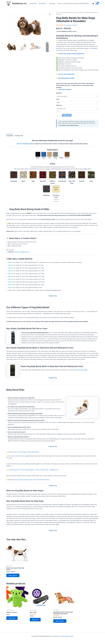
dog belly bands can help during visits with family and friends (32, 479)
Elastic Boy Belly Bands (77, 370)
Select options (13, 575)
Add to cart (66, 115)
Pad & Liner (59, 105)
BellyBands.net (19, 3)
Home (57, 12)
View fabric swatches (64, 89)
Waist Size (59, 93)
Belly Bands (63, 12)
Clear (57, 111)
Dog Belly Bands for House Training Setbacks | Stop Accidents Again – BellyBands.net (33, 470)
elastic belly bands (16, 456)
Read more (35, 619)
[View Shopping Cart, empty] (97, 3)
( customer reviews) (70, 25)
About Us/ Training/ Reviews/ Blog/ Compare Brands (73, 3)
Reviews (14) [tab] (19, 135)
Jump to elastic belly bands (66, 74)
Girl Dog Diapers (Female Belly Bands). (28, 452)
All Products (33, 3)
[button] (46, 3)
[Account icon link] (93, 3)
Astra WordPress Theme (67, 636)
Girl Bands (52, 3)
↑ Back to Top (52, 296)
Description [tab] (9, 135)
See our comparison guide (25, 143)
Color (57, 99)
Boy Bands (42, 3)
